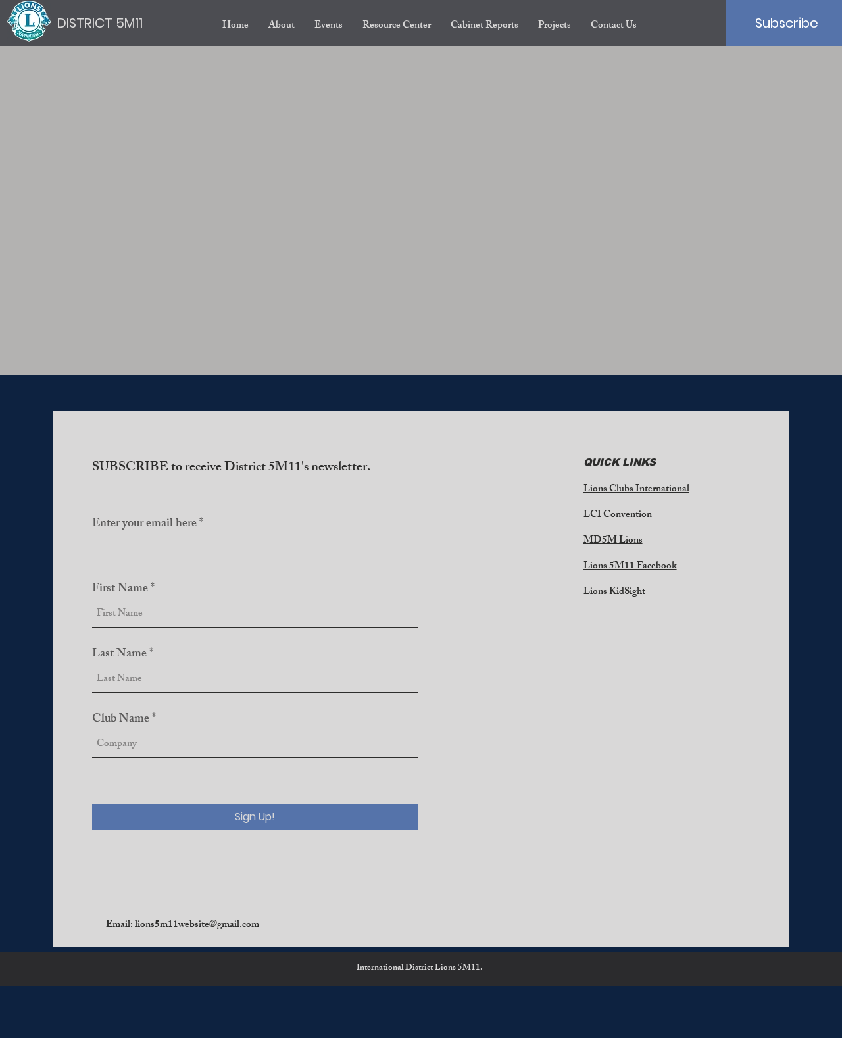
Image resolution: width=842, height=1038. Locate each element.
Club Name (120, 720)
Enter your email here (144, 524)
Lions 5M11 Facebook (630, 567)
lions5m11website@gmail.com (197, 925)
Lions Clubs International (636, 490)
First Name (120, 589)
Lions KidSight (614, 592)
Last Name (119, 654)
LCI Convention (617, 515)
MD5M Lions (613, 541)
